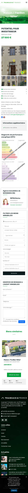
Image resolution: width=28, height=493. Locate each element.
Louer (2, 433)
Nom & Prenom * (7, 289)
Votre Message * (7, 307)
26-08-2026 (13, 461)
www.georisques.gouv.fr (17, 114)
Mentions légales (14, 488)
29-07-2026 (13, 469)
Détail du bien (14, 375)
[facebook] (2, 420)
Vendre (3, 436)
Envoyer (21, 322)
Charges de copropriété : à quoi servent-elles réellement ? (17, 466)
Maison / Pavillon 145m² (12, 360)
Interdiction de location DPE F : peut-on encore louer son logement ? (18, 474)
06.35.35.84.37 (14, 200)
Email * (5, 295)
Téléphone (6, 301)
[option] (14, 362)
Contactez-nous (6, 446)
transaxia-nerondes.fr (16, 205)
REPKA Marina (15, 198)
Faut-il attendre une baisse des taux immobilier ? (17, 458)
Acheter (3, 430)
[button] (14, 235)
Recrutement (5, 440)
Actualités (4, 443)
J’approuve (14, 490)
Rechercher (14, 273)
